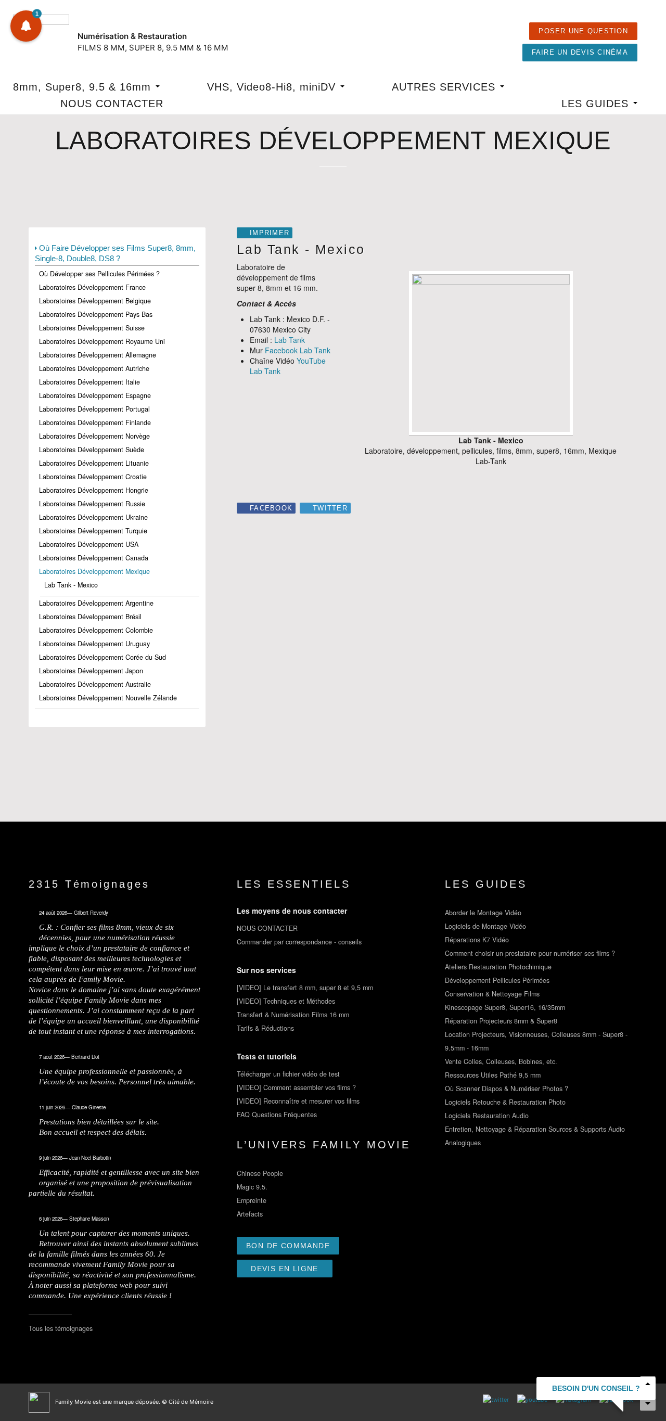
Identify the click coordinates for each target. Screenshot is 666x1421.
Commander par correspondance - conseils (299, 941)
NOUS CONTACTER (111, 103)
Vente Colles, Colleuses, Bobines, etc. (501, 1061)
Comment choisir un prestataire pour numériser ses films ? (530, 953)
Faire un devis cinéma (580, 52)
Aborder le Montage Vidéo (483, 912)
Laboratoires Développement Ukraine (93, 517)
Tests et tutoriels (267, 1056)
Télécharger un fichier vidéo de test (288, 1074)
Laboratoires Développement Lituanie (94, 463)
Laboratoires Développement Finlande (95, 422)
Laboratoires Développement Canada (93, 557)
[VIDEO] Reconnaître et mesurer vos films (298, 1101)
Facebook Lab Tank (297, 350)
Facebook (271, 508)
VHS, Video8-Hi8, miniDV (273, 87)
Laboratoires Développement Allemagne (97, 355)
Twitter (330, 508)
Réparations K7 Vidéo (477, 939)
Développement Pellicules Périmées (497, 980)
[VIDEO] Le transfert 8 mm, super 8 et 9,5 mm (305, 987)
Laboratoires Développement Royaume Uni (102, 341)
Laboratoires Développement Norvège (94, 436)
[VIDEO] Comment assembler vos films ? (296, 1087)
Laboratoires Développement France (92, 287)
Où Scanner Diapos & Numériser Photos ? (506, 1088)
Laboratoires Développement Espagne (95, 395)
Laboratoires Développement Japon (91, 670)
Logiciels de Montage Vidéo (485, 926)
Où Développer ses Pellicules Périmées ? (99, 273)
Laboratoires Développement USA (88, 544)
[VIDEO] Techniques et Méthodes (286, 1001)
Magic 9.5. (252, 1187)
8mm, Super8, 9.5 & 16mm (84, 87)
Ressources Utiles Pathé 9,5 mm (493, 1075)
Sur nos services (266, 970)
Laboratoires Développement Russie (92, 503)
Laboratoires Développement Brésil (90, 616)
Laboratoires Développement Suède (91, 449)
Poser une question (583, 31)
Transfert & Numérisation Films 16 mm (293, 1014)
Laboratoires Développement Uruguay (94, 643)
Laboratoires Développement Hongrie (93, 490)
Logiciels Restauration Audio (487, 1115)
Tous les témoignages (61, 1328)
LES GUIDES (596, 103)
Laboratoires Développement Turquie (93, 530)
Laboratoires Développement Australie (95, 684)
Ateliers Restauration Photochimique (498, 966)
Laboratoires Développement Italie (89, 382)
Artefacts (250, 1214)
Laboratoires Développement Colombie (96, 630)
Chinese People (260, 1173)
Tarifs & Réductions (265, 1028)
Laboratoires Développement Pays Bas (95, 314)
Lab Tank (289, 340)
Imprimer (269, 233)
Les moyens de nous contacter (292, 910)
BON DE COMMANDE (288, 1245)
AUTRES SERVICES (445, 87)
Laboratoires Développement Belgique (95, 300)
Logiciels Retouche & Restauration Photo (505, 1102)
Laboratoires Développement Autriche (94, 368)
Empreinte (251, 1200)
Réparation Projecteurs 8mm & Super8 (501, 1021)
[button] (26, 26)
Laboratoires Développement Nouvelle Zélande (108, 697)
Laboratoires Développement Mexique (94, 571)
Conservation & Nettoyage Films (492, 993)
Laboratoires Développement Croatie (93, 476)
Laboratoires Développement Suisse (92, 327)
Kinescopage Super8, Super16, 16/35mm (505, 1007)
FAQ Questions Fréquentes (277, 1114)
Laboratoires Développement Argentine (96, 603)
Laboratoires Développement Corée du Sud (102, 657)
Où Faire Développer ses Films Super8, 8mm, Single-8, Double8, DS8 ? (115, 253)
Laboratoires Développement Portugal (94, 409)
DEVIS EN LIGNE (284, 1268)
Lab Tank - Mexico (71, 585)
